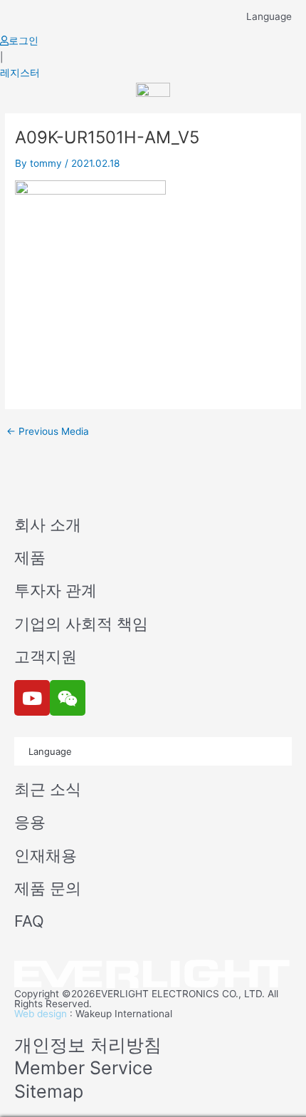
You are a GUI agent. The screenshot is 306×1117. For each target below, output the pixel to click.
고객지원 (45, 656)
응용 (30, 822)
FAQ (29, 921)
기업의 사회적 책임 (81, 623)
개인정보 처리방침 (88, 1045)
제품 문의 (47, 888)
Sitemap (48, 1091)
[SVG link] (153, 974)
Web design (40, 1013)
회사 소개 (47, 524)
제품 (30, 557)
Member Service (83, 1068)
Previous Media (47, 432)
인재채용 (45, 855)
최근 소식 (47, 789)
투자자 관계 (55, 590)
